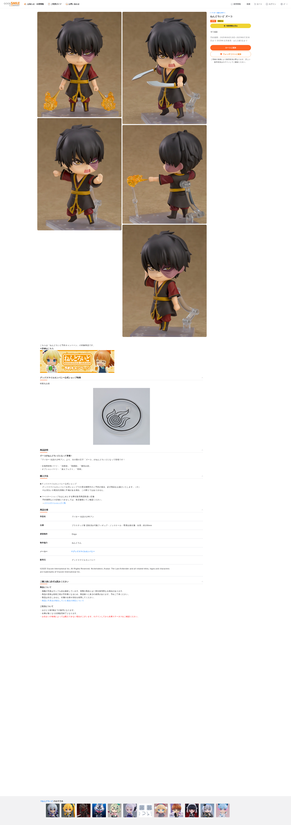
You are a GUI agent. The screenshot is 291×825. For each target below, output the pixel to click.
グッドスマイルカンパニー (84, 551)
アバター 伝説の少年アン (218, 12)
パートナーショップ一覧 (55, 503)
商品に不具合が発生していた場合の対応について (63, 601)
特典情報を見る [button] (232, 26)
